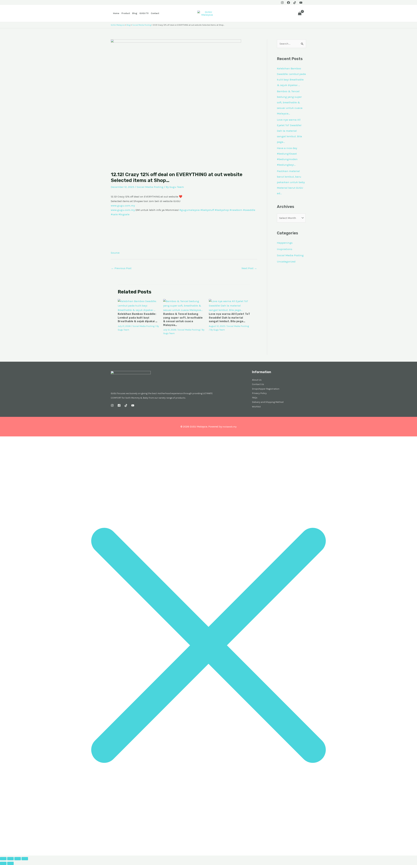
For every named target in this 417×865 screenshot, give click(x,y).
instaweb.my (229, 426)
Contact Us (258, 384)
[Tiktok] (294, 2)
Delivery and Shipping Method (267, 402)
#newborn (236, 210)
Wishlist (256, 406)
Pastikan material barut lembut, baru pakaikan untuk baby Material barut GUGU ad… (291, 182)
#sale (114, 214)
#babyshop (222, 210)
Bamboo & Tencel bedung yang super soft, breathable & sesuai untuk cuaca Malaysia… (289, 102)
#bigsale (123, 214)
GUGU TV (144, 13)
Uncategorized (286, 261)
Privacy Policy (259, 393)
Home (116, 13)
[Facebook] (288, 2)
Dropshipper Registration (265, 388)
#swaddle (249, 210)
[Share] (17, 858)
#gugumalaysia (189, 210)
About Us (257, 379)
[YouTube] (300, 2)
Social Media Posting (150, 187)
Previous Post (121, 268)
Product (126, 13)
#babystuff (207, 210)
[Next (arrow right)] (10, 863)
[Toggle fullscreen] (10, 858)
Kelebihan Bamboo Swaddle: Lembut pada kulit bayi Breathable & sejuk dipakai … (137, 317)
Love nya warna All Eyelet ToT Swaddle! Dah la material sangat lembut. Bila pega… (229, 317)
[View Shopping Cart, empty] (299, 13)
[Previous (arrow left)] (3, 863)
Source (115, 252)
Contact (155, 13)
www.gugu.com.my (123, 205)
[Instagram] (282, 2)
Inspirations (284, 249)
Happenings (285, 242)
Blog (134, 13)
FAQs (254, 397)
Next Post (249, 268)
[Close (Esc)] (25, 858)
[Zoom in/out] (3, 858)
